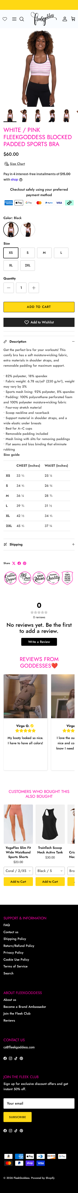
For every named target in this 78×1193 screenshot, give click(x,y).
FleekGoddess (21, 1178)
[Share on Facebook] (19, 563)
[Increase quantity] (34, 288)
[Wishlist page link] (5, 19)
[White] (27, 229)
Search (8, 973)
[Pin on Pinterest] (24, 563)
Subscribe (17, 1117)
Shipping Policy (14, 938)
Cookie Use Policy (16, 959)
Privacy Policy (13, 952)
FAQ (6, 925)
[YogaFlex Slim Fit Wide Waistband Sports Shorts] (18, 824)
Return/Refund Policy (18, 945)
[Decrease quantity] (8, 288)
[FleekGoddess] (44, 19)
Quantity (9, 278)
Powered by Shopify (43, 1178)
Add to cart (39, 306)
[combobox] (18, 871)
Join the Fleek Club (17, 1013)
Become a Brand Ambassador (24, 1006)
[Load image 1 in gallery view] (39, 67)
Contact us (10, 932)
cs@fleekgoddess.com (19, 1047)
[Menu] (14, 19)
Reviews (9, 1020)
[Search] (24, 19)
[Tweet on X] (13, 563)
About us (9, 999)
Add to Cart (18, 881)
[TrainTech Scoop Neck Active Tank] (50, 824)
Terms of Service (15, 966)
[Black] (10, 229)
